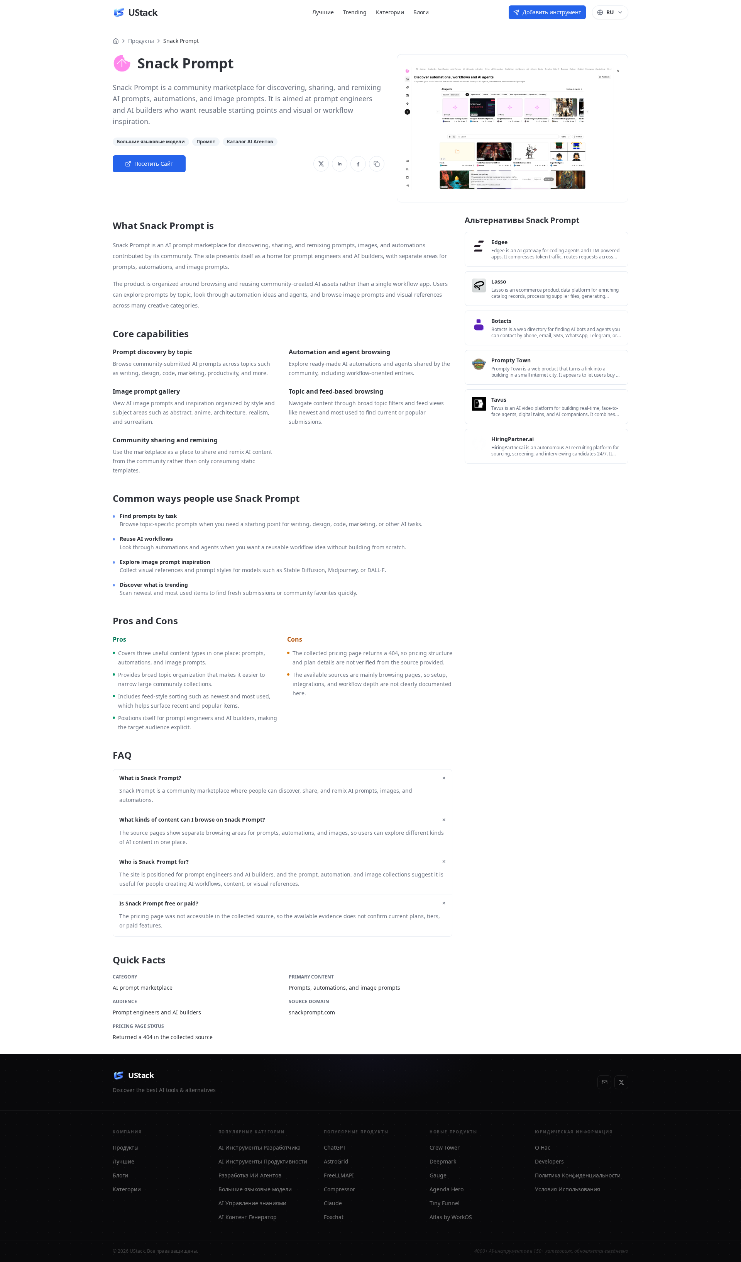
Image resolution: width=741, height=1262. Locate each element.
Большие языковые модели (255, 1189)
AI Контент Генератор (247, 1217)
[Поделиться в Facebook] (358, 164)
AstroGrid (336, 1161)
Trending (355, 12)
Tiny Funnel (445, 1203)
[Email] (604, 1082)
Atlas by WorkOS (451, 1217)
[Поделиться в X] (321, 164)
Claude (333, 1203)
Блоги (421, 12)
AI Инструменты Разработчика (259, 1147)
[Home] (116, 41)
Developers (549, 1161)
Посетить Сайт (153, 163)
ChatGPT (335, 1147)
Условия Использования (567, 1189)
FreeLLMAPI (339, 1175)
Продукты (141, 40)
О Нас (542, 1147)
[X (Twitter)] (621, 1082)
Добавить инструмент (552, 12)
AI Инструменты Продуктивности (262, 1161)
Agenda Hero (447, 1189)
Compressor (339, 1189)
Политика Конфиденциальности (578, 1175)
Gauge (438, 1175)
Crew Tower (445, 1147)
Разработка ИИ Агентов (249, 1175)
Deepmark (443, 1161)
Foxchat (333, 1217)
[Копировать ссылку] (376, 164)
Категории (390, 12)
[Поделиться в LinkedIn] (339, 164)
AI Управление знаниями (252, 1203)
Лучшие (323, 12)
